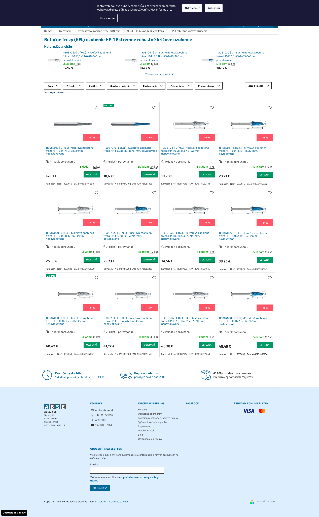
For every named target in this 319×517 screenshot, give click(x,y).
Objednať (91, 174)
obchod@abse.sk (104, 410)
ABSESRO (100, 419)
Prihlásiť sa (100, 487)
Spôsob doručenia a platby (152, 422)
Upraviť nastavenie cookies (113, 501)
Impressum (144, 426)
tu (171, 9)
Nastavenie (107, 18)
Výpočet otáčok (146, 430)
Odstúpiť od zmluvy (14, 512)
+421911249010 (104, 415)
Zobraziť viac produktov (157, 74)
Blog (140, 434)
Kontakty (142, 409)
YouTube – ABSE (104, 424)
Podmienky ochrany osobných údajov (158, 417)
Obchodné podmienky (150, 413)
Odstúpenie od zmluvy (150, 438)
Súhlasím (213, 8)
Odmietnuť (192, 8)
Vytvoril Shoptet (266, 501)
